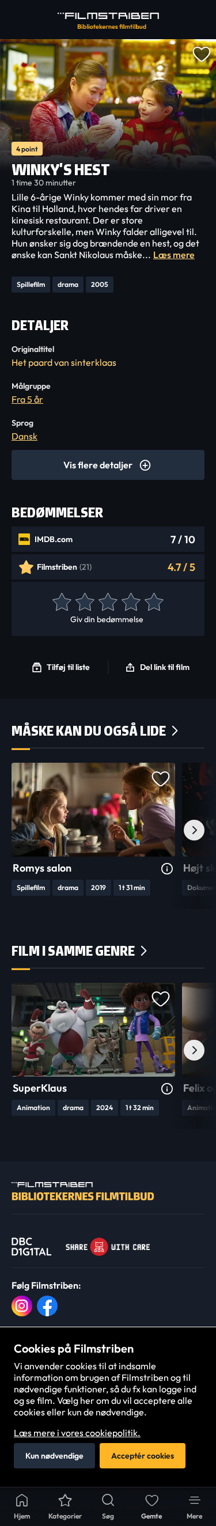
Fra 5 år (27, 399)
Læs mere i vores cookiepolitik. (77, 1432)
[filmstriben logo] (108, 21)
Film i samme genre (73, 951)
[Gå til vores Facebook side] (47, 1306)
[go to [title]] (93, 810)
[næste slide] (194, 830)
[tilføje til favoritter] (201, 53)
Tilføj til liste (68, 667)
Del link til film (165, 667)
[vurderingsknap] (61, 602)
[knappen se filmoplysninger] (167, 869)
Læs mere (174, 254)
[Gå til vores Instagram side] (22, 1306)
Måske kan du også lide (89, 731)
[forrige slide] (22, 830)
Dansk (24, 436)
